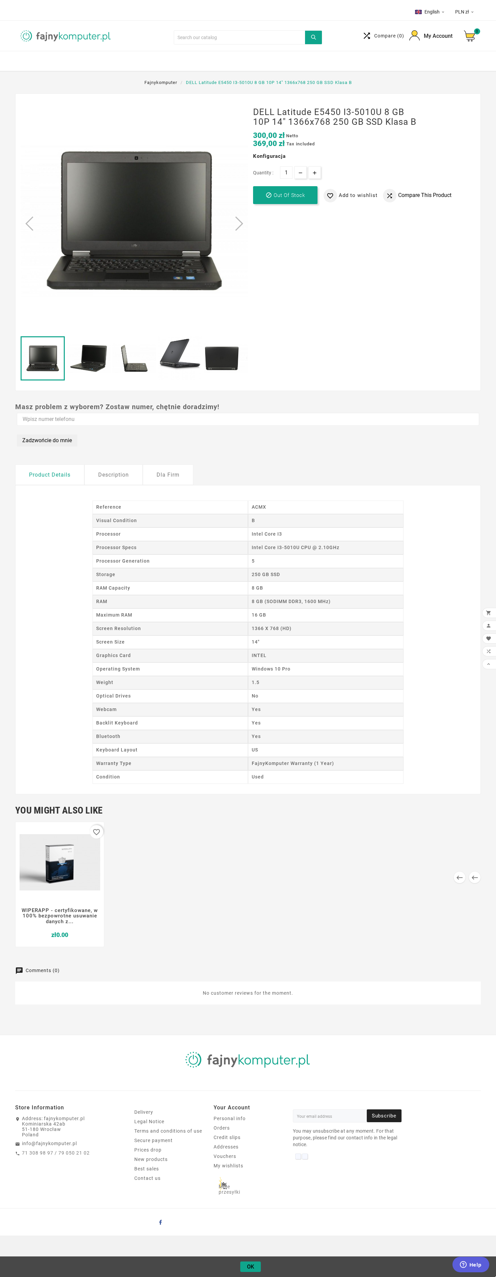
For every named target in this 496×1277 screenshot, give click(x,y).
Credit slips (227, 1137)
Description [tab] (113, 475)
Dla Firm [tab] (168, 475)
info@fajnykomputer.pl (49, 1143)
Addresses (226, 1147)
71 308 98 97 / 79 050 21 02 (56, 1153)
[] (313, 37)
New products (151, 1159)
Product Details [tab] (50, 475)
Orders (222, 1128)
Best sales (146, 1168)
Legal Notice (149, 1121)
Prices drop (148, 1150)
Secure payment (153, 1140)
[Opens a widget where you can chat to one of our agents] (470, 1265)
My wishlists (228, 1165)
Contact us (147, 1178)
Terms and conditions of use (168, 1131)
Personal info (230, 1118)
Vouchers (225, 1156)
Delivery (143, 1112)
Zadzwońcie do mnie (47, 440)
